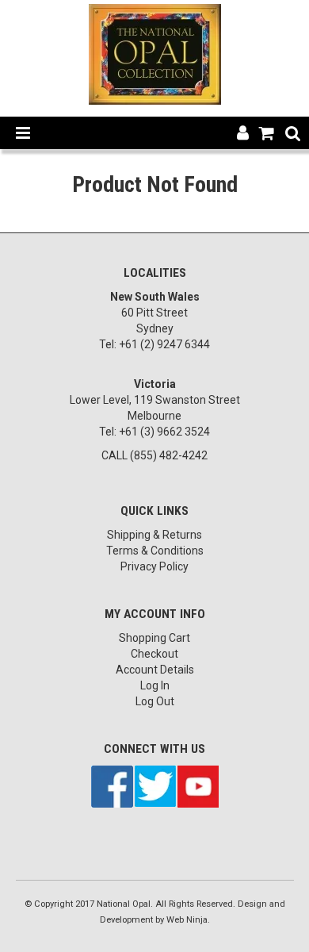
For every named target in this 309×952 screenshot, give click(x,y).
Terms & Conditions (155, 550)
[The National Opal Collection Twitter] (155, 785)
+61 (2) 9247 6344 (164, 344)
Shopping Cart (154, 637)
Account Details (155, 669)
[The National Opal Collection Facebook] (112, 785)
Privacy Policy (154, 566)
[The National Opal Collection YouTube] (198, 785)
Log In (155, 685)
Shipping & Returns (154, 534)
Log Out (154, 701)
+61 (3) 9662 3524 (164, 431)
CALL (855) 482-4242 (154, 455)
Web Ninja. (188, 920)
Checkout (154, 653)
